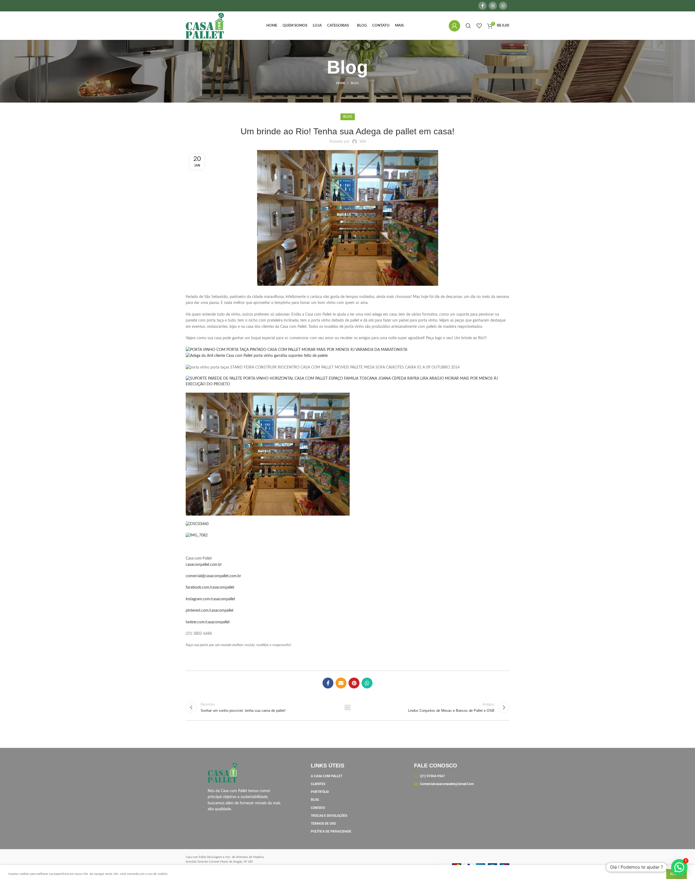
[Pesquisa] (468, 25)
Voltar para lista (347, 707)
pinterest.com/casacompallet (209, 610)
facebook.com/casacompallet (210, 587)
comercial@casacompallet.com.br (213, 576)
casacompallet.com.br (204, 565)
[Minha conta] (454, 25)
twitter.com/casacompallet (208, 622)
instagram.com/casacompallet (210, 599)
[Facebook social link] (482, 6)
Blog (355, 83)
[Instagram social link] (493, 6)
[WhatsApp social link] (503, 6)
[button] (679, 867)
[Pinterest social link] (354, 683)
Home (340, 83)
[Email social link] (341, 683)
